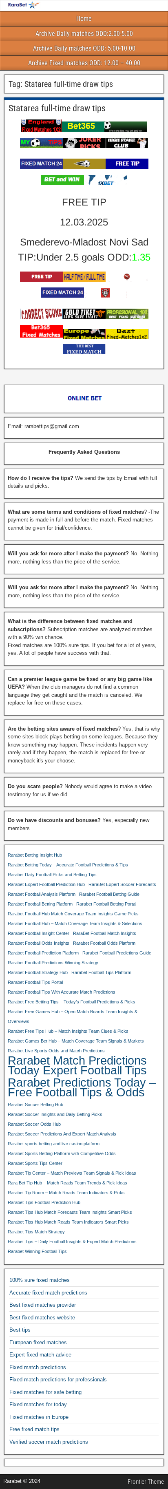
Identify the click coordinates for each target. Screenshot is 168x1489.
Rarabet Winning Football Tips (37, 1251)
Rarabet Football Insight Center (38, 933)
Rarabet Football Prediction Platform (43, 952)
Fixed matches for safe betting (45, 1392)
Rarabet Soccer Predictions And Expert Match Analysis (62, 1133)
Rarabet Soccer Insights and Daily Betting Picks (55, 1114)
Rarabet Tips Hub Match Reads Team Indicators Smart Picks (68, 1221)
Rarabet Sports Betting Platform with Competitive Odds (62, 1153)
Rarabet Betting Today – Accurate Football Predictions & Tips (68, 864)
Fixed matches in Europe (39, 1417)
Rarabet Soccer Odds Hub (34, 1124)
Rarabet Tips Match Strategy (36, 1231)
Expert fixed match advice (40, 1355)
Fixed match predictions (37, 1367)
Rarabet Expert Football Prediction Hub (46, 884)
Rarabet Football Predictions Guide (116, 952)
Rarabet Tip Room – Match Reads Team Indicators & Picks (66, 1192)
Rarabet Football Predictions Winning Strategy (53, 962)
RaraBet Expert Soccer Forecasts (122, 884)
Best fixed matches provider (42, 1305)
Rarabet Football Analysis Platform (41, 894)
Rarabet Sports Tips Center (35, 1163)
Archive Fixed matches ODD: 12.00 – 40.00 (84, 63)
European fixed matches (38, 1342)
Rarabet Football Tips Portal (35, 982)
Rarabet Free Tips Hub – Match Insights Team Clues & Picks (68, 1031)
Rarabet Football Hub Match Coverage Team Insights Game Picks (73, 913)
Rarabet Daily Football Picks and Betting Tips (52, 874)
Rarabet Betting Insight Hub (35, 855)
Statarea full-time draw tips (57, 108)
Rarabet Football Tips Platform (101, 972)
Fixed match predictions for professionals (58, 1379)
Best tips (20, 1330)
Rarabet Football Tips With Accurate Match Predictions (61, 992)
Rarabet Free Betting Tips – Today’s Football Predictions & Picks (71, 1001)
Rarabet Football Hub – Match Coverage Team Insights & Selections (75, 923)
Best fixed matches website (42, 1317)
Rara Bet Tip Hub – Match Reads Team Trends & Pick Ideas (67, 1182)
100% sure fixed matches (39, 1280)
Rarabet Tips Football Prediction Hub (44, 1202)
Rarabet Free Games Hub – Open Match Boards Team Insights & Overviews (72, 1016)
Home (84, 18)
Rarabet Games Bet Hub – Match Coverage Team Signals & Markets (76, 1040)
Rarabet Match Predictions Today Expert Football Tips (77, 1065)
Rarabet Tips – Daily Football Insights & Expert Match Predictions (72, 1241)
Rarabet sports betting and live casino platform (53, 1143)
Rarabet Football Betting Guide (109, 894)
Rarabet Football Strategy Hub (38, 972)
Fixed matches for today (38, 1404)
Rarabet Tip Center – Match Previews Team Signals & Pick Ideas (72, 1173)
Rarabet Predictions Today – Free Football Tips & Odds (82, 1087)
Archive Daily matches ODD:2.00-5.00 (84, 34)
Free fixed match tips (34, 1429)
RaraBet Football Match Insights (104, 933)
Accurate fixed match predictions (48, 1293)
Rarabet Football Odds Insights (38, 943)
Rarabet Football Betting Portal (106, 903)
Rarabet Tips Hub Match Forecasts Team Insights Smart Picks (70, 1212)
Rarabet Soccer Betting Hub (35, 1104)
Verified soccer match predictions (48, 1442)
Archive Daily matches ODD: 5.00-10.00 (84, 48)
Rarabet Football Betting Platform (40, 903)
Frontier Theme (146, 1481)
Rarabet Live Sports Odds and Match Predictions (56, 1050)
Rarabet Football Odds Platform (104, 943)
